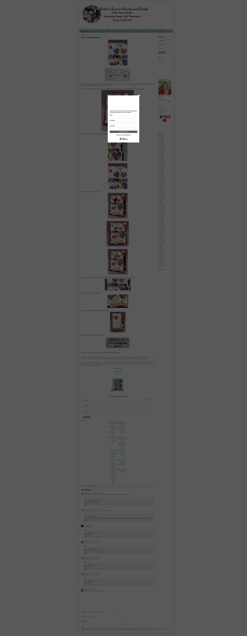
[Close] (139, 96)
